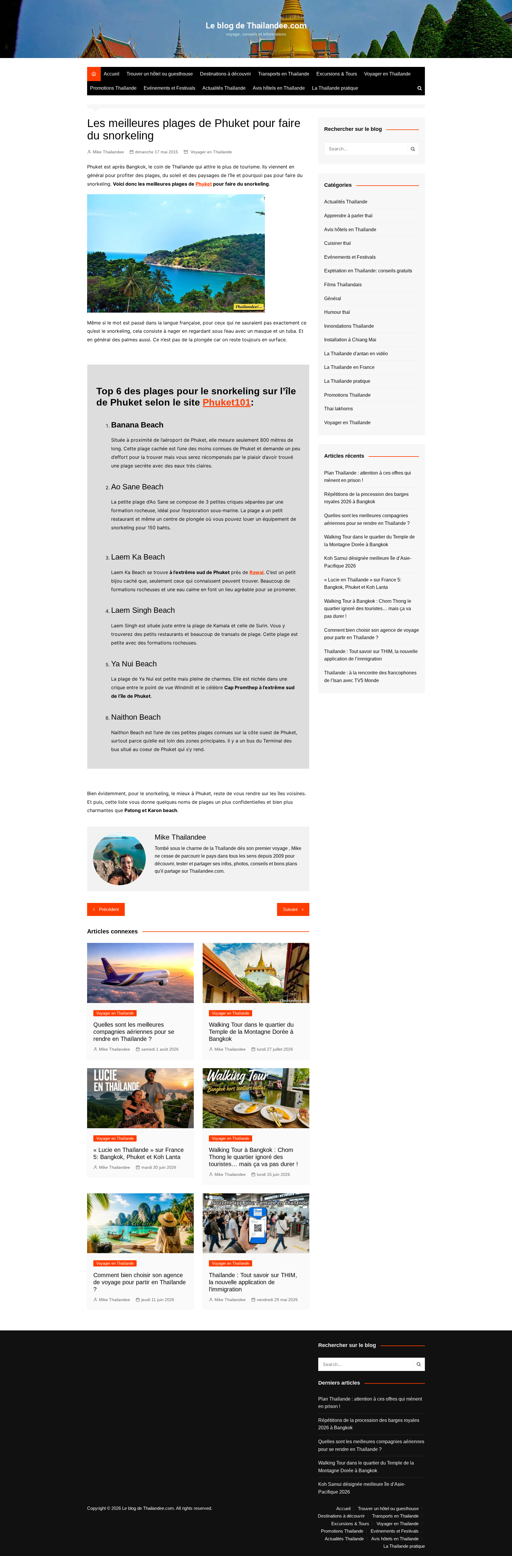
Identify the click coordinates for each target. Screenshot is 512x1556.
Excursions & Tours (336, 73)
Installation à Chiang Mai (350, 339)
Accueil (111, 73)
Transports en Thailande (283, 73)
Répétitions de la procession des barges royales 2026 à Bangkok (366, 498)
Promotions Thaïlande (113, 88)
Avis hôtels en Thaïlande (279, 88)
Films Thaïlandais (343, 284)
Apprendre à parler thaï (348, 215)
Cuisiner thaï (337, 243)
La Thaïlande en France (349, 367)
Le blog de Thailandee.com (256, 25)
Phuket (204, 184)
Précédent (109, 909)
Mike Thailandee (108, 152)
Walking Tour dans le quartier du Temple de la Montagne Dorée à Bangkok (251, 1031)
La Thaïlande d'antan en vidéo (356, 353)
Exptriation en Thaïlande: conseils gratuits (368, 270)
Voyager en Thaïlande (387, 73)
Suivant (290, 909)
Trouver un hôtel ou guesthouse (160, 73)
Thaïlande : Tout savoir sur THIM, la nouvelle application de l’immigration (253, 1282)
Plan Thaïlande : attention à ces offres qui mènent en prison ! (367, 476)
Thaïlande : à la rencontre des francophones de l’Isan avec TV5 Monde (370, 676)
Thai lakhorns (338, 408)
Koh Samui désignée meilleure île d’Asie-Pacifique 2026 (367, 562)
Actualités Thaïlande (224, 88)
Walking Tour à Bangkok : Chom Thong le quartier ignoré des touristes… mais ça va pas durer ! (253, 1157)
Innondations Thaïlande (349, 326)
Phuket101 (227, 402)
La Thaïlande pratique (335, 88)
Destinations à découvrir (225, 73)
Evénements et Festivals (169, 88)
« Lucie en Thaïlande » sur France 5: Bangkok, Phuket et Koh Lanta (362, 583)
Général (332, 298)
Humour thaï (337, 312)
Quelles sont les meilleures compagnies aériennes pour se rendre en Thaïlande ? (133, 1031)
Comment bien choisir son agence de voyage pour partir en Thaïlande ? (139, 1282)
